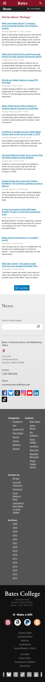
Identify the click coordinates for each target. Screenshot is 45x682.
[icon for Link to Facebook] (4, 393)
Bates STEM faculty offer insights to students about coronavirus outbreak (20, 107)
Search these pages (12, 320)
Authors (29, 418)
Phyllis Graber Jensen (33, 464)
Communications (25, 636)
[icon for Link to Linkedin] (36, 393)
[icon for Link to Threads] (17, 393)
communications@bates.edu (16, 384)
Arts (14, 425)
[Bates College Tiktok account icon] (22, 674)
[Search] (38, 326)
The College (18, 433)
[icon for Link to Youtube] (29, 393)
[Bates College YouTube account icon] (36, 674)
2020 (15, 547)
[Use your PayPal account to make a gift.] (27, 622)
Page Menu (35, 9)
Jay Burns (34, 446)
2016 (15, 562)
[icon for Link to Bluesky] (10, 393)
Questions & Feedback (25, 662)
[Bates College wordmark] (22, 3)
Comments (17, 489)
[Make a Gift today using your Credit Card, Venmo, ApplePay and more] (8, 622)
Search (40, 3)
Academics (17, 421)
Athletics (17, 445)
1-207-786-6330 (9, 374)
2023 (15, 535)
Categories (13, 418)
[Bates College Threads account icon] (15, 674)
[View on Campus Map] (4, 351)
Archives (12, 520)
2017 (15, 558)
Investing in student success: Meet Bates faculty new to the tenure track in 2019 (21, 133)
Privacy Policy (25, 658)
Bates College (22, 593)
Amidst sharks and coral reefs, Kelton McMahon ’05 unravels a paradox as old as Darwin (22, 183)
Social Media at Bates (17, 496)
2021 (15, 543)
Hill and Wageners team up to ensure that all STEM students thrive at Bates (22, 156)
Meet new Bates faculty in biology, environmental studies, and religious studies (20, 26)
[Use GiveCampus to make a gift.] (37, 622)
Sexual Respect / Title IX (25, 648)
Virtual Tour (25, 665)
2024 (15, 531)
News (7, 9)
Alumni (16, 437)
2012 (15, 578)
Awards (16, 449)
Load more (23, 288)
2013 (15, 574)
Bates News (35, 421)
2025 (15, 527)
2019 (15, 551)
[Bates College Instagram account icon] (29, 674)
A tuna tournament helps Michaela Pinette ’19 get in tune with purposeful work (21, 212)
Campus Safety (25, 632)
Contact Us (14, 475)
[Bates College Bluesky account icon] (8, 674)
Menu (4, 3)
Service (16, 441)
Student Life (18, 429)
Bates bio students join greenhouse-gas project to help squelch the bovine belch (22, 55)
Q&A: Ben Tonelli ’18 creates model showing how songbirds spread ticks (19, 264)
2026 (15, 523)
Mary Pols (34, 450)
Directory (25, 640)
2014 (15, 570)
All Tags (16, 478)
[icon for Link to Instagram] (23, 393)
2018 (15, 554)
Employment (25, 644)
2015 (15, 566)
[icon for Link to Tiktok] (4, 399)
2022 (15, 539)
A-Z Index (25, 654)
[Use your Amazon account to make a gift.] (17, 622)
